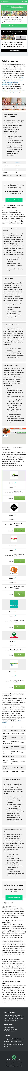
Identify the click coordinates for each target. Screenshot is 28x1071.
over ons (9, 1046)
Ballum (16, 721)
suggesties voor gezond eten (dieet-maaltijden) (13, 90)
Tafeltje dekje (10, 1060)
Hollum (20, 721)
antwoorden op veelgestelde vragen (12, 92)
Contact (20, 1063)
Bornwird (4, 723)
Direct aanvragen (14, 26)
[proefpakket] (14, 433)
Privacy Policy (9, 1063)
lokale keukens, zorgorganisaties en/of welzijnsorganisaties (12, 83)
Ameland (18, 166)
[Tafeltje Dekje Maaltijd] (5, 1)
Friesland (18, 163)
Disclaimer (15, 1063)
